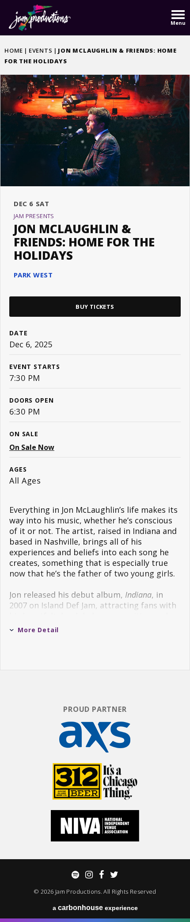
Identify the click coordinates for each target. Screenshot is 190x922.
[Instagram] (89, 874)
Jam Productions (40, 17)
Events (41, 50)
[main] (95, 366)
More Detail (38, 630)
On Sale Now (31, 447)
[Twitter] (114, 874)
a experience (95, 907)
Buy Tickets (95, 307)
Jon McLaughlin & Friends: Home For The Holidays (84, 242)
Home (13, 50)
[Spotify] (75, 874)
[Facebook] (101, 874)
